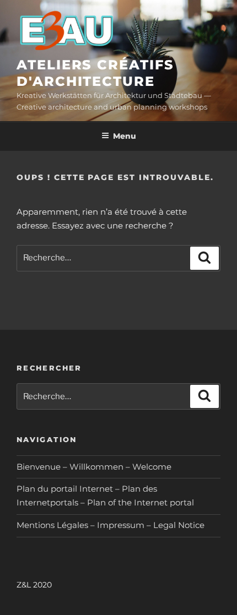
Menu (124, 136)
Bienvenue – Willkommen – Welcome (94, 466)
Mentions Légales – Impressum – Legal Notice (110, 525)
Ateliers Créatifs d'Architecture (95, 73)
